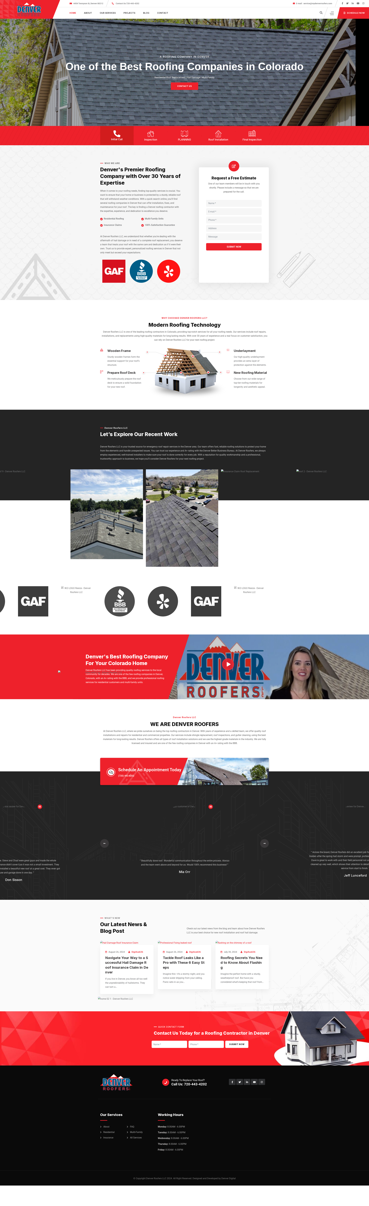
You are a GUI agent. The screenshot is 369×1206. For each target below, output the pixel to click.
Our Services (108, 13)
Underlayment (245, 351)
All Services (136, 1137)
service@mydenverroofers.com (314, 3)
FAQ (132, 1126)
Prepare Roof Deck (121, 373)
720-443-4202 (127, 3)
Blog (146, 13)
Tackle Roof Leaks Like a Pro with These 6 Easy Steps (184, 963)
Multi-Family (136, 1132)
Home (72, 13)
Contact (162, 13)
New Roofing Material (250, 373)
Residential (109, 1132)
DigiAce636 (137, 952)
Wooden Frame (119, 351)
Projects (129, 13)
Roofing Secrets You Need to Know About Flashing (241, 963)
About (88, 13)
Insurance (108, 1137)
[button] (104, 843)
